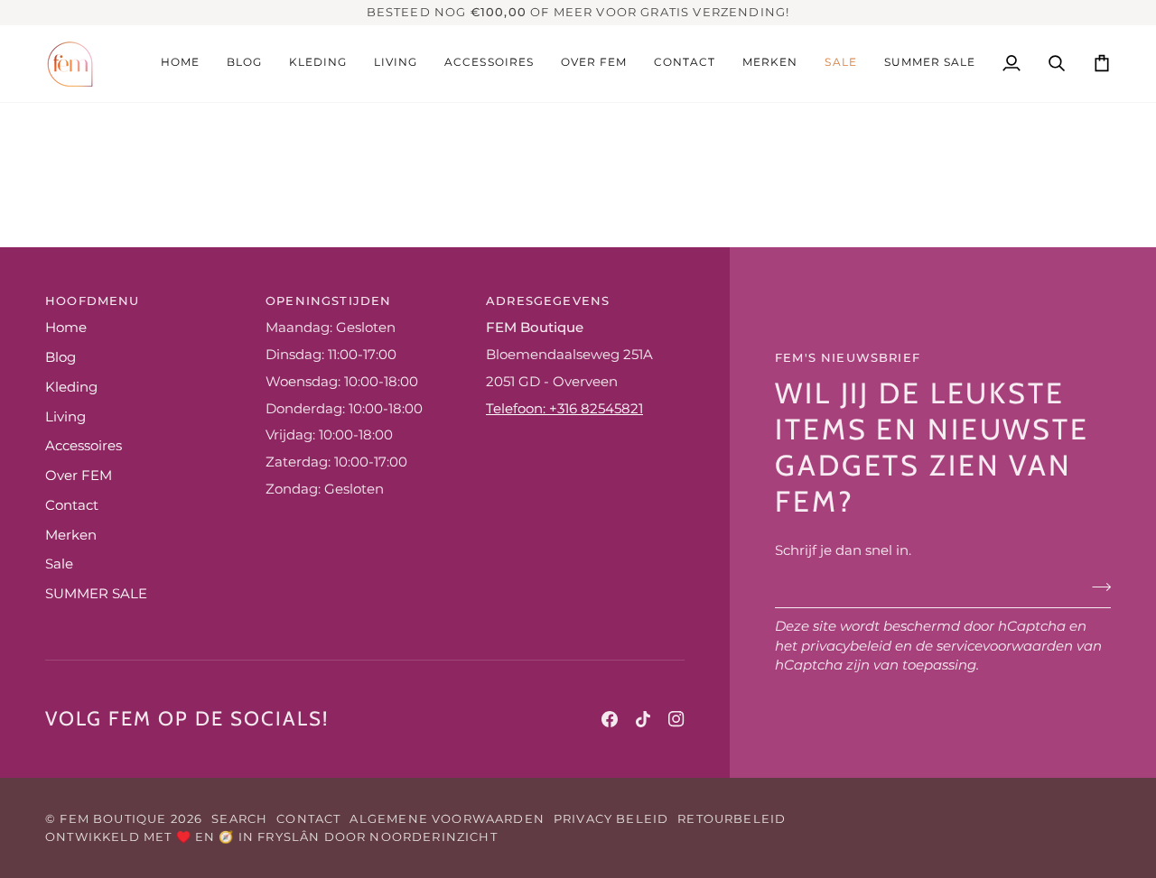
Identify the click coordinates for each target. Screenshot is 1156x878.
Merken (71, 535)
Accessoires (83, 446)
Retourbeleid (731, 818)
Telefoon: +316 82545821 (564, 409)
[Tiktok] (643, 719)
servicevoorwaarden (1005, 646)
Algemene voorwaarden (447, 818)
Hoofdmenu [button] (92, 300)
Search (239, 818)
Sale (59, 564)
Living (65, 417)
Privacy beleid (611, 818)
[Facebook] (609, 719)
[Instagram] (676, 719)
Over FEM (78, 475)
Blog (60, 357)
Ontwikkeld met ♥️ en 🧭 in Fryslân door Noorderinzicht (271, 836)
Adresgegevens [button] (548, 300)
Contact (71, 505)
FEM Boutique (113, 818)
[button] (770, 63)
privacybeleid (846, 646)
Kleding (71, 387)
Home (66, 327)
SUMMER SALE (96, 594)
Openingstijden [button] (328, 300)
